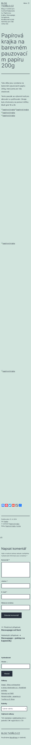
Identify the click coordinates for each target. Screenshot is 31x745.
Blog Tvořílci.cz (10, 733)
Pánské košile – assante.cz (11, 696)
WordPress (13, 737)
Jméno (4, 581)
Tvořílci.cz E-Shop (8, 699)
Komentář (5, 560)
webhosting (17, 718)
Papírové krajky (14, 524)
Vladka (6, 521)
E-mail (4, 592)
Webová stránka (7, 603)
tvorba (18, 526)
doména (8, 718)
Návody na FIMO (7, 693)
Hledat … (4, 662)
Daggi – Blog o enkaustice (10, 685)
